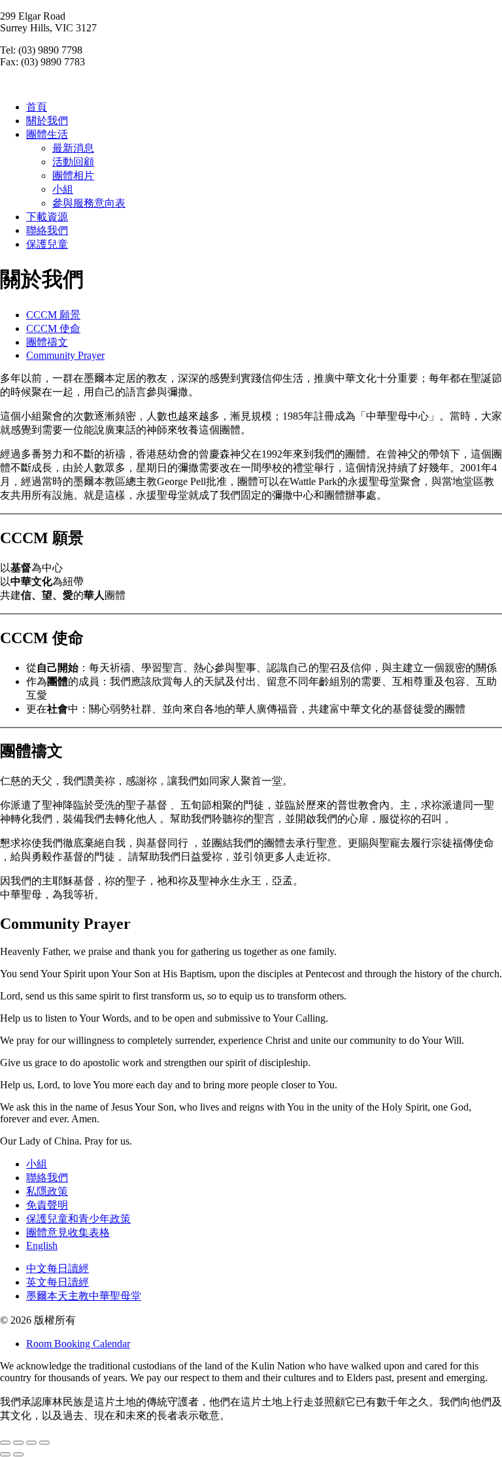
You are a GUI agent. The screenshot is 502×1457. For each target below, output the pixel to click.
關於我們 (47, 120)
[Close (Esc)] (5, 1443)
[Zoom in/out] (44, 1443)
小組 (62, 189)
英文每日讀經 (57, 1282)
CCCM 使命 (53, 328)
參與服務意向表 (89, 203)
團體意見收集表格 (68, 1232)
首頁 (36, 106)
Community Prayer (65, 355)
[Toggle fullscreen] (31, 1443)
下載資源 (47, 216)
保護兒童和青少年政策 (78, 1218)
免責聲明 (47, 1205)
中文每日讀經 (57, 1268)
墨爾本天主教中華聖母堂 (83, 1295)
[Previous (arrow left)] (5, 1454)
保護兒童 (47, 244)
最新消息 (73, 148)
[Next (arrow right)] (18, 1454)
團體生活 (47, 134)
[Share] (18, 1443)
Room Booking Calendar (78, 1343)
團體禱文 (47, 342)
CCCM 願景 (53, 314)
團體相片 (73, 175)
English (42, 1245)
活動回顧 (73, 161)
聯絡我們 (47, 230)
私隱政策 (47, 1191)
